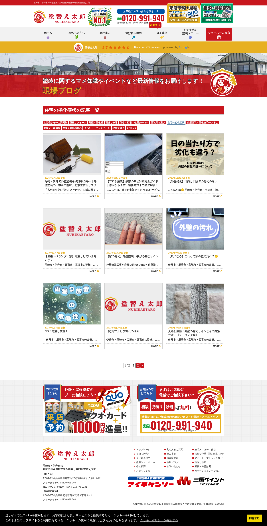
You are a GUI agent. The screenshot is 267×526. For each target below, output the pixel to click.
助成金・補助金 (52, 128)
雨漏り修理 (111, 122)
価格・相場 (126, 122)
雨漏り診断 (200, 462)
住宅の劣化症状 (176, 122)
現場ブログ (118, 128)
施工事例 (162, 32)
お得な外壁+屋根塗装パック (209, 453)
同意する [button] (254, 518)
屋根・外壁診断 (203, 466)
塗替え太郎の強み (72, 128)
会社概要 (141, 466)
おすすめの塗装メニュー (190, 31)
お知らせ (131, 128)
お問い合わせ (174, 466)
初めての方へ (76, 32)
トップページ (143, 449)
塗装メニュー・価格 (205, 449)
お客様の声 (172, 458)
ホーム (48, 32)
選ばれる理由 (133, 33)
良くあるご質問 (175, 449)
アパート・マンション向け (209, 458)
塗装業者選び (158, 122)
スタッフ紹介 (143, 470)
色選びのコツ (141, 122)
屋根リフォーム (78, 122)
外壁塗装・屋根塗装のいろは (202, 122)
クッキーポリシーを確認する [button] (159, 520)
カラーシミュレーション (208, 470)
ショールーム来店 (219, 32)
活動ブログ (172, 462)
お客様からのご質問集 (55, 122)
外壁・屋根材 (96, 122)
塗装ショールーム (145, 462)
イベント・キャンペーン (97, 128)
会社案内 (105, 32)
